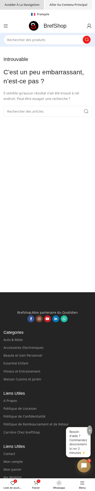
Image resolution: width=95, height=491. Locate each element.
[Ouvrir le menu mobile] (5, 25)
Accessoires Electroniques (23, 347)
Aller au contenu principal (68, 5)
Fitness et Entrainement (21, 371)
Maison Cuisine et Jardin (22, 379)
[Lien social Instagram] (39, 318)
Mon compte (13, 461)
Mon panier (12, 469)
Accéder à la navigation (22, 5)
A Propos (10, 400)
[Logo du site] (34, 25)
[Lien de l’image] (47, 303)
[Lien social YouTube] (47, 318)
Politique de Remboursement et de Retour (36, 424)
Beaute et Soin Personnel (22, 355)
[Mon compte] (89, 25)
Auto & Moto (13, 339)
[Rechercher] (87, 40)
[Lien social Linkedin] (55, 318)
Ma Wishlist (12, 477)
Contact (9, 454)
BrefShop (55, 26)
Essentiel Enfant (15, 363)
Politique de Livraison (20, 408)
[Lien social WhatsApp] (64, 318)
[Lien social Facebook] (30, 318)
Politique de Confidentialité (24, 416)
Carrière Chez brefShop (21, 432)
